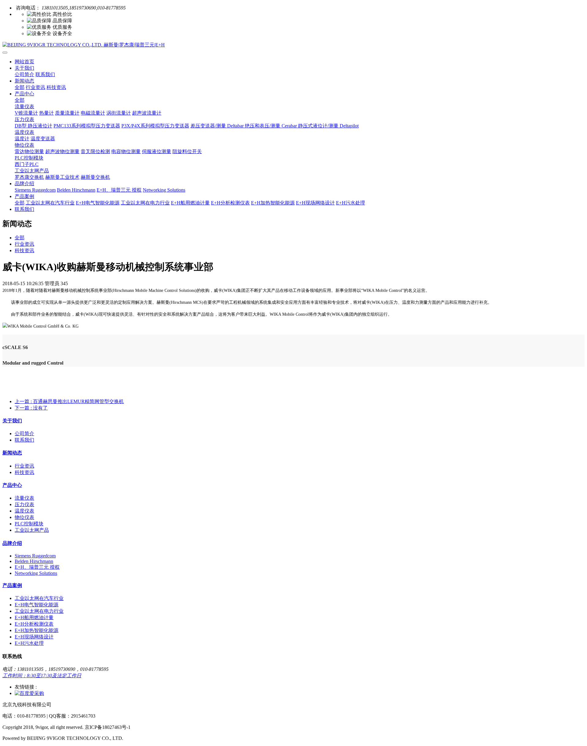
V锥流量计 (26, 113)
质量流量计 (67, 113)
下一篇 (31, 407)
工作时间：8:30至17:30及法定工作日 (41, 675)
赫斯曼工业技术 (62, 177)
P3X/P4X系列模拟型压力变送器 (155, 125)
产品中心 (24, 93)
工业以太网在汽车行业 (50, 202)
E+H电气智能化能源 (98, 202)
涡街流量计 (118, 113)
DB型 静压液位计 (33, 125)
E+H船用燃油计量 (190, 202)
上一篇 (69, 401)
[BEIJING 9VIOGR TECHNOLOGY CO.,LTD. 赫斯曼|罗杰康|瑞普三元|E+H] (293, 45)
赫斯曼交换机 (95, 177)
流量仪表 (24, 106)
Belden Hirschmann (76, 190)
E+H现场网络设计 (315, 202)
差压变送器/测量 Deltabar (217, 125)
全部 (19, 87)
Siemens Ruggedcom (35, 190)
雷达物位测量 (29, 151)
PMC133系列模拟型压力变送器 (87, 125)
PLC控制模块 (29, 157)
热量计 (46, 113)
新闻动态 (24, 80)
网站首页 (24, 61)
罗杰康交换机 (29, 177)
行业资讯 (35, 87)
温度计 (22, 138)
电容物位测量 (126, 151)
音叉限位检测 (95, 151)
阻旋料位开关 (187, 151)
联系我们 (45, 74)
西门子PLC (27, 164)
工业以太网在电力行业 (145, 202)
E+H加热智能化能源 (273, 202)
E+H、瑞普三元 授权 (119, 190)
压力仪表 (24, 119)
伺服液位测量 (156, 151)
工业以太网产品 (32, 170)
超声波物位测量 (62, 151)
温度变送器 (43, 138)
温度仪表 (24, 132)
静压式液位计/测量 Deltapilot (328, 125)
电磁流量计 (93, 113)
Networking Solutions (164, 190)
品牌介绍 (24, 183)
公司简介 (24, 74)
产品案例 (24, 196)
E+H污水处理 (350, 202)
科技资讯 (56, 87)
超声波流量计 (146, 113)
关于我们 (24, 68)
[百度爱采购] (29, 693)
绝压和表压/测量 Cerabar (271, 125)
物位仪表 (24, 145)
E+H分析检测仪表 (230, 202)
